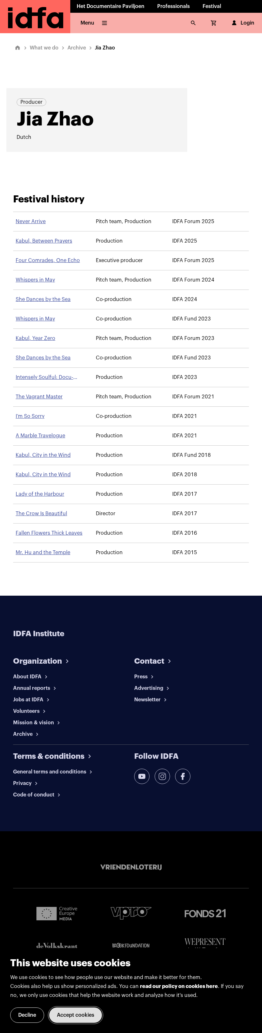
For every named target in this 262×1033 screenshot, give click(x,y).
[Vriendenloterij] (131, 867)
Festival (212, 6)
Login (247, 23)
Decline (27, 1015)
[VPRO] (131, 913)
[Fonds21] (205, 913)
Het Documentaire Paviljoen (110, 6)
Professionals (173, 6)
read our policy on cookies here (179, 986)
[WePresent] (205, 945)
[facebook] (182, 776)
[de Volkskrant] (56, 945)
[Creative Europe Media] (56, 913)
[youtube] (142, 776)
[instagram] (162, 776)
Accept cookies (75, 1015)
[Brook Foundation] (131, 945)
